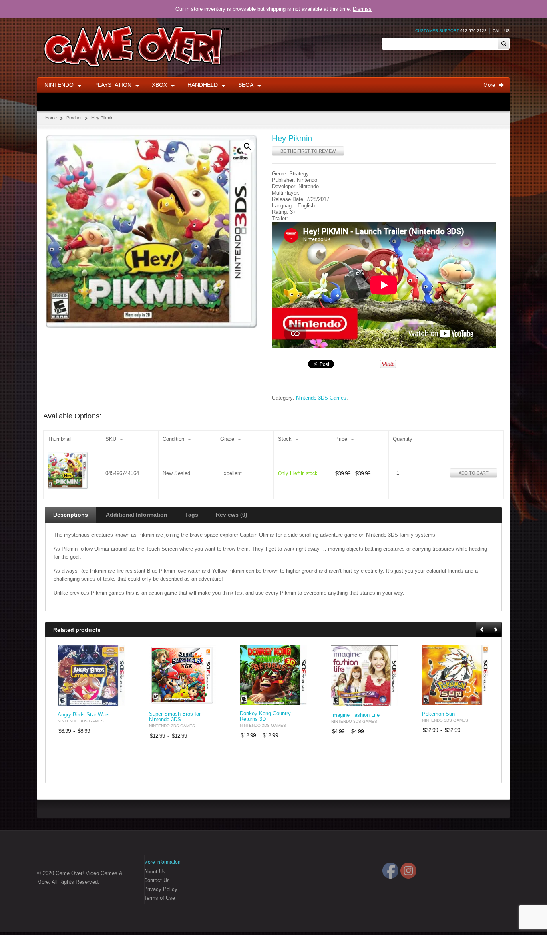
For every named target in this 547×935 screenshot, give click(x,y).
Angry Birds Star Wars (84, 715)
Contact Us (157, 880)
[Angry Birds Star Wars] (91, 675)
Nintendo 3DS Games (321, 398)
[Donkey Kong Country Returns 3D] (273, 675)
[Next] (495, 630)
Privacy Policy (160, 889)
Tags (191, 514)
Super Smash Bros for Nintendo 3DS (175, 716)
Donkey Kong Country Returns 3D (265, 716)
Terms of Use (159, 898)
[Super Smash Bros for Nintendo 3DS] (182, 675)
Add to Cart (474, 473)
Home (51, 117)
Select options (114, 699)
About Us (154, 872)
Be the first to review (308, 151)
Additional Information (136, 514)
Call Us (501, 30)
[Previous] (482, 630)
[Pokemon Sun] (455, 675)
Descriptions (70, 514)
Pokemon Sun (438, 714)
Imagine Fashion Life (355, 715)
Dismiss (362, 9)
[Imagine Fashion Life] (364, 675)
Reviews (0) (231, 514)
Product (74, 117)
